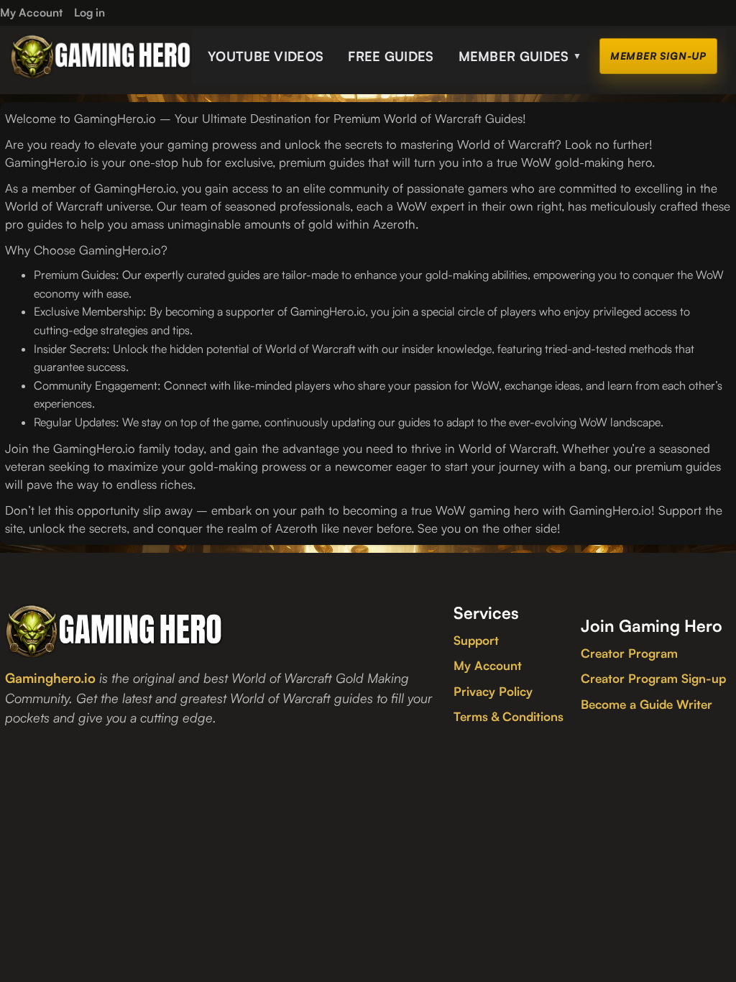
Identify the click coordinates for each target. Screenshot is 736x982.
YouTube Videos (265, 56)
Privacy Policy (493, 691)
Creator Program (629, 653)
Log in (89, 12)
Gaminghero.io (50, 677)
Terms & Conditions (509, 716)
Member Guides (520, 56)
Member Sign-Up (658, 56)
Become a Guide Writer (646, 704)
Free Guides (390, 56)
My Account (488, 665)
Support (476, 640)
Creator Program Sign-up (653, 678)
